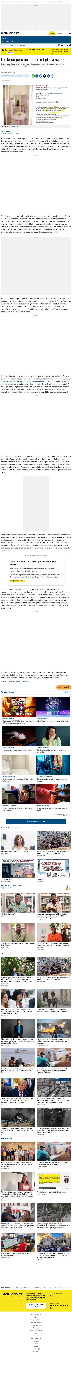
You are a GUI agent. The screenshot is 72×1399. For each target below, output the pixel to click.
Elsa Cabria (4, 1200)
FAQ (36, 1333)
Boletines (36, 1346)
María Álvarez (4, 853)
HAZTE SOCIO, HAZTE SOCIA (36, 1306)
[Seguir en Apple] (53, 1296)
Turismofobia (25, 681)
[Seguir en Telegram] (57, 1305)
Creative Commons (36, 1325)
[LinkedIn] (48, 76)
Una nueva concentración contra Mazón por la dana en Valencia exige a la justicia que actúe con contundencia (53, 1255)
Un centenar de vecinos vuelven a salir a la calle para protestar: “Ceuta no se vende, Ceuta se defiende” (52, 1071)
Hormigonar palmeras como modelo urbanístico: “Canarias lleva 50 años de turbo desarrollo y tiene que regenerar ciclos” (53, 1226)
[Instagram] (70, 45)
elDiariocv (39, 1259)
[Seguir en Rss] (51, 1308)
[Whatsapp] (33, 76)
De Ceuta (40, 879)
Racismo (8, 82)
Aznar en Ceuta (6, 879)
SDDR (25, 1287)
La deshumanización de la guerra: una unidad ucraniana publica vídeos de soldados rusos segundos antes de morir (53, 1130)
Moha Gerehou (5, 131)
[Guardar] (52, 76)
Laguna (41, 1287)
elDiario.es (4, 1230)
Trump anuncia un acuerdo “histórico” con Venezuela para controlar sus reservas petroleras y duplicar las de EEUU (17, 1100)
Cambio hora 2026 (14, 1287)
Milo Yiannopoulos (68, 1)
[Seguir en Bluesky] (51, 1305)
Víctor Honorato (41, 855)
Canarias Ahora (5, 1257)
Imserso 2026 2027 (35, 1287)
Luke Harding (40, 1134)
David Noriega (5, 1045)
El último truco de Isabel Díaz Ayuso (14, 852)
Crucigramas (21, 1287)
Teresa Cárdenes (41, 1194)
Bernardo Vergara (6, 881)
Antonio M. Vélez (41, 1104)
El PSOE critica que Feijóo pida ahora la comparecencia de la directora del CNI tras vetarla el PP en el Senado (16, 1011)
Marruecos (48, 1)
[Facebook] (64, 45)
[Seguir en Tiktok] (65, 1305)
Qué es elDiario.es (36, 1314)
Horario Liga (50, 1287)
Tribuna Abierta (14, 45)
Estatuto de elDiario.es (36, 1322)
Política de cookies (36, 1338)
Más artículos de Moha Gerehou (12, 886)
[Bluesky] (62, 45)
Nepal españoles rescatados (25, 1)
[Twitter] (59, 45)
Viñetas (22, 45)
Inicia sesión (60, 33)
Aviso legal (36, 1328)
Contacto (36, 1341)
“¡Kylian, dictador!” (8, 914)
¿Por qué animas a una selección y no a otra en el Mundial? (18, 945)
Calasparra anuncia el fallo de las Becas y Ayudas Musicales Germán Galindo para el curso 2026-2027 (16, 1164)
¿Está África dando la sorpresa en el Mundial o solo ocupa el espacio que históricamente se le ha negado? (53, 946)
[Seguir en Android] (50, 1296)
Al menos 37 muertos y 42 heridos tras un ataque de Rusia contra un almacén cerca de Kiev (17, 1130)
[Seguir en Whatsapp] (67, 1305)
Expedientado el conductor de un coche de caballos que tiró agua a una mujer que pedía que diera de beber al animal (17, 1226)
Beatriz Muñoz (5, 985)
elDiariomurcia (5, 1168)
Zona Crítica (4, 45)
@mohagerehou (8, 888)
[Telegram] (67, 45)
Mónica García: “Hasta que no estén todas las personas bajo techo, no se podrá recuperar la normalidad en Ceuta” (17, 1041)
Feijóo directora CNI (15, 1)
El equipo (36, 1317)
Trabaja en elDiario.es (36, 1320)
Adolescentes (56, 1287)
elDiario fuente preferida (64, 1287)
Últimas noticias (6, 1138)
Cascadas (29, 1287)
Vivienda (18, 681)
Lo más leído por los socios (10, 828)
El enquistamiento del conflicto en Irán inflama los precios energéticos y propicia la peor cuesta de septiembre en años (53, 1100)
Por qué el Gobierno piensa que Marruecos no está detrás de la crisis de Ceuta (53, 853)
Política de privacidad (36, 1330)
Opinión (4, 38)
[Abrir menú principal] (70, 33)
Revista (36, 1343)
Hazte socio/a (52, 33)
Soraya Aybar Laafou (42, 1045)
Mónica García (53, 1)
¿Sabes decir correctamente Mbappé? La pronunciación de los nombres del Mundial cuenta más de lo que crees (52, 916)
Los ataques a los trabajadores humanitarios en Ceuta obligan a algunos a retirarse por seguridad (52, 1041)
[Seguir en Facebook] (55, 1305)
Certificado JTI (36, 1349)
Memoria (45, 1287)
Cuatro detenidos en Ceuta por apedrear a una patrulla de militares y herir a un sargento (53, 1010)
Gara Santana (40, 1230)
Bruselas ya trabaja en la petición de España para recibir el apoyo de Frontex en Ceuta (17, 1070)
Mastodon (36, 1351)
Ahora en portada (7, 954)
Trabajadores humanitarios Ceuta (38, 1)
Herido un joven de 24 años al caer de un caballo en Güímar (16, 1254)
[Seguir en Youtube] (62, 1305)
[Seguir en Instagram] (60, 1305)
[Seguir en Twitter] (53, 1305)
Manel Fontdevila (41, 881)
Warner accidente (60, 1)
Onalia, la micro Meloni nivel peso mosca (52, 1192)
